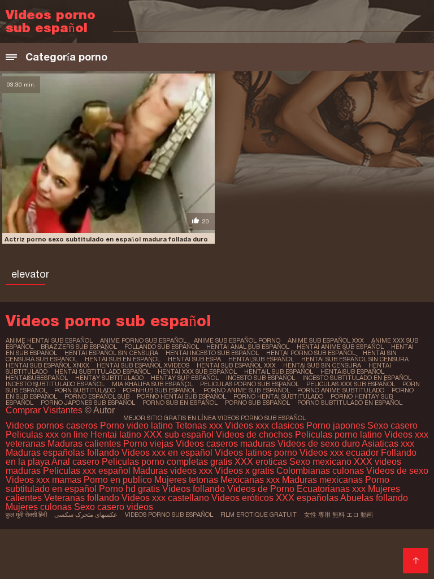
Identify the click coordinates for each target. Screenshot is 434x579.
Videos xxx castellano (165, 498)
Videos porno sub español (169, 514)
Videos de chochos (255, 434)
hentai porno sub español (310, 352)
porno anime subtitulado (340, 390)
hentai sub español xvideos (143, 365)
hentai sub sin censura (322, 365)
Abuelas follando (374, 498)
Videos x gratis (245, 471)
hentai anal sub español (247, 346)
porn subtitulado (84, 390)
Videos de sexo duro (319, 443)
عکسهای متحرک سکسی (86, 514)
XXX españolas (307, 498)
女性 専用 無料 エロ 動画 (338, 514)
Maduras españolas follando (62, 452)
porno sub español (257, 402)
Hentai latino (115, 434)
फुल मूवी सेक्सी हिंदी (26, 514)
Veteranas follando (81, 498)
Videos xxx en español (166, 452)
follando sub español (161, 346)
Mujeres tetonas (186, 480)
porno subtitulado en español (349, 402)
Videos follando (193, 489)
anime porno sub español (143, 340)
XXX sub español (179, 434)
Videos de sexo (397, 471)
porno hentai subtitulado (278, 396)
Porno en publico (119, 480)
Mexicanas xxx (250, 480)
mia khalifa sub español (152, 384)
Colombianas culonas (320, 471)
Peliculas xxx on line (47, 434)
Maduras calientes (84, 443)
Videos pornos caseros (52, 425)
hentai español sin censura (111, 352)
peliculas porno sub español (249, 384)
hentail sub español (278, 371)
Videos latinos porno (256, 452)
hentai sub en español (122, 359)
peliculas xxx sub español (350, 384)
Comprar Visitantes (45, 410)
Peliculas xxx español (87, 471)
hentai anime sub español (340, 346)
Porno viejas (148, 443)
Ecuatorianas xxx (331, 489)
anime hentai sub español (49, 340)
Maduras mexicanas (322, 480)
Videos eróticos (243, 498)
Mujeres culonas (39, 507)
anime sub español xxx (326, 340)
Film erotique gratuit (258, 514)
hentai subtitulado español (102, 371)
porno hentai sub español (181, 396)
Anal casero (75, 461)
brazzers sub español (79, 346)
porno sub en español (180, 402)
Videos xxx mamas (43, 480)
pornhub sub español (159, 390)
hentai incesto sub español (212, 352)
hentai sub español (261, 359)
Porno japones (336, 425)
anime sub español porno (237, 340)
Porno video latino (136, 425)
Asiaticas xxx (388, 443)
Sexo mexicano (320, 461)
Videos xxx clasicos (264, 425)
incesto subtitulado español (55, 384)
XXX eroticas (261, 461)
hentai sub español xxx (236, 365)
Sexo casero (392, 425)
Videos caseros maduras (225, 443)
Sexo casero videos (113, 507)
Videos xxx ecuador (340, 452)
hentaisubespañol (37, 377)
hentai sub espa (194, 359)
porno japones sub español (88, 402)
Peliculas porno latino (338, 434)
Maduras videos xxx (172, 471)
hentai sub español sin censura (355, 359)
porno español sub (96, 396)
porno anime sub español (246, 390)
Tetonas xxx (200, 425)
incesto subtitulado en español (356, 377)
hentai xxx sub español (197, 371)
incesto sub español (260, 377)
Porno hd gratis (129, 489)
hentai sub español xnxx (47, 365)
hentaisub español (352, 371)
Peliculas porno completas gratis (167, 461)
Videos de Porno (260, 489)
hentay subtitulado (109, 377)
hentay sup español (185, 377)
